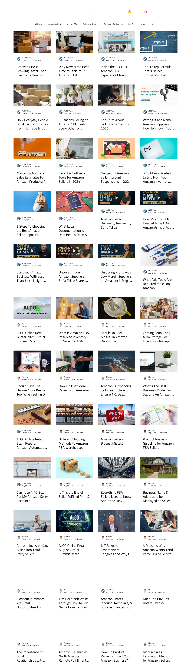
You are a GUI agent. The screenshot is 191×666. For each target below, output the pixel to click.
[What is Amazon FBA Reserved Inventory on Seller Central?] (74, 308)
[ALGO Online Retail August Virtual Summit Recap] (74, 521)
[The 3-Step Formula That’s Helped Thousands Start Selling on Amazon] (158, 42)
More (142, 24)
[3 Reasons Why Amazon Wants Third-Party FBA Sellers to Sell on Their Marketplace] (158, 521)
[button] (153, 24)
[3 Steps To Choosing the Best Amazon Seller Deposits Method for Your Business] (32, 201)
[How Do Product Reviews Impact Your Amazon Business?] (116, 627)
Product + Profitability (113, 24)
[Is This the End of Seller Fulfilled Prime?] (74, 467)
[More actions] (47, 59)
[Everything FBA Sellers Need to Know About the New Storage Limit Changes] (116, 467)
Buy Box (131, 24)
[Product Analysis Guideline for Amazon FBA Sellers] (158, 414)
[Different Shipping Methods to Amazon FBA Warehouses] (74, 414)
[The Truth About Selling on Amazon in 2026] (116, 95)
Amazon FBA (72, 24)
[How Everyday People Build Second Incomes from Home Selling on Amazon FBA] (32, 95)
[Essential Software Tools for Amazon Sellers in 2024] (74, 148)
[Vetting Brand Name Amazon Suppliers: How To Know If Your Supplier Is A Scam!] (158, 95)
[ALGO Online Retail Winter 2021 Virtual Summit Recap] (32, 308)
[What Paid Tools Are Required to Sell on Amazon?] (158, 255)
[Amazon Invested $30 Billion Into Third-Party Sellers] (32, 521)
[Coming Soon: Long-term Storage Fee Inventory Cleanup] (158, 308)
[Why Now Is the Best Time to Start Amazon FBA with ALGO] (74, 42)
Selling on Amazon (91, 24)
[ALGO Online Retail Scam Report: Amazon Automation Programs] (32, 414)
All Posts (38, 24)
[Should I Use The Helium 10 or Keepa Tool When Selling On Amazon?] (32, 361)
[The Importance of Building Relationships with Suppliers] (32, 627)
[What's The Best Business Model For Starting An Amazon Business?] (158, 361)
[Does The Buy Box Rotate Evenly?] (158, 574)
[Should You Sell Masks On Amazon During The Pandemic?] (116, 308)
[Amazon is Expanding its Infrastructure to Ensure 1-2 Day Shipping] (116, 361)
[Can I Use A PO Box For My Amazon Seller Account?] (32, 467)
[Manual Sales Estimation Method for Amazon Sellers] (158, 627)
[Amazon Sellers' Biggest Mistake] (116, 414)
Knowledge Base (54, 24)
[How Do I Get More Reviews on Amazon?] (74, 361)
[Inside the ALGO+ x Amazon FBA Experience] (116, 42)
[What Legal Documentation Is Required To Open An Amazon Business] (74, 201)
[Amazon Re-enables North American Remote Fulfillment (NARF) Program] (74, 627)
